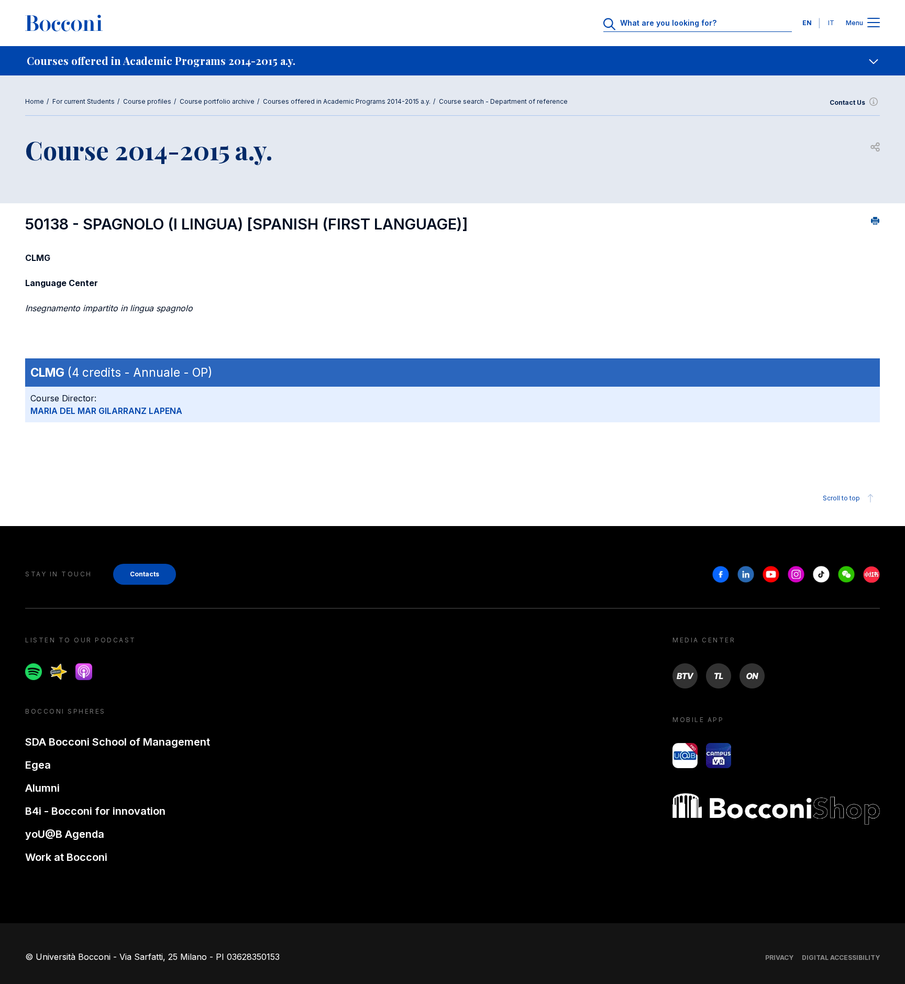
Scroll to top (841, 498)
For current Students (83, 101)
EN (807, 23)
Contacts (144, 574)
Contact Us (847, 102)
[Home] (64, 23)
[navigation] (452, 60)
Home (34, 101)
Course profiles (147, 101)
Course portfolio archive (217, 101)
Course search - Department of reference (503, 101)
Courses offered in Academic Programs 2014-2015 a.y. (347, 101)
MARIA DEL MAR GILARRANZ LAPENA (106, 411)
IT (831, 23)
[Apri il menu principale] (873, 23)
